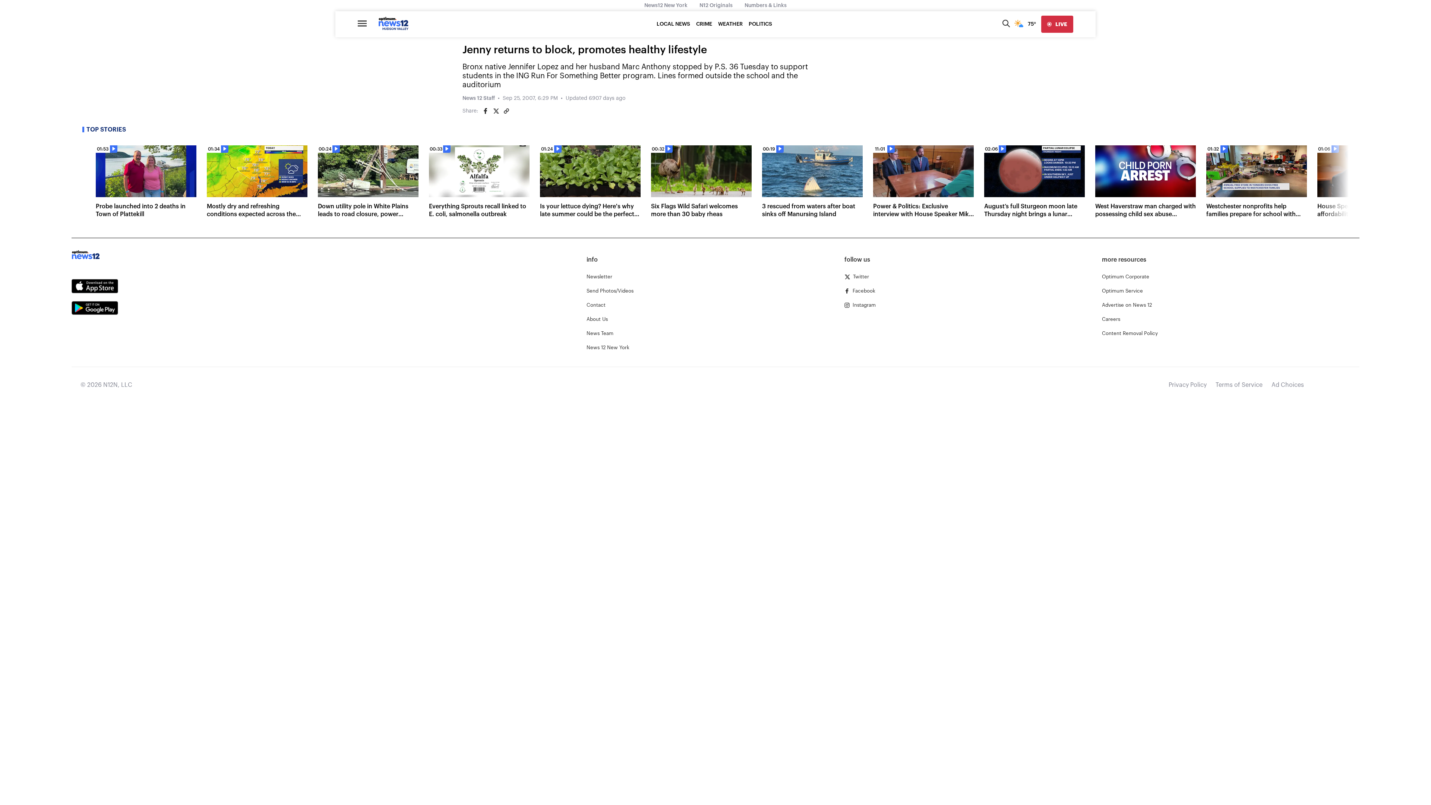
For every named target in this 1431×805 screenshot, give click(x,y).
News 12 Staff (478, 98)
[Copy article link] (506, 111)
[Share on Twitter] (496, 111)
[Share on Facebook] (486, 111)
